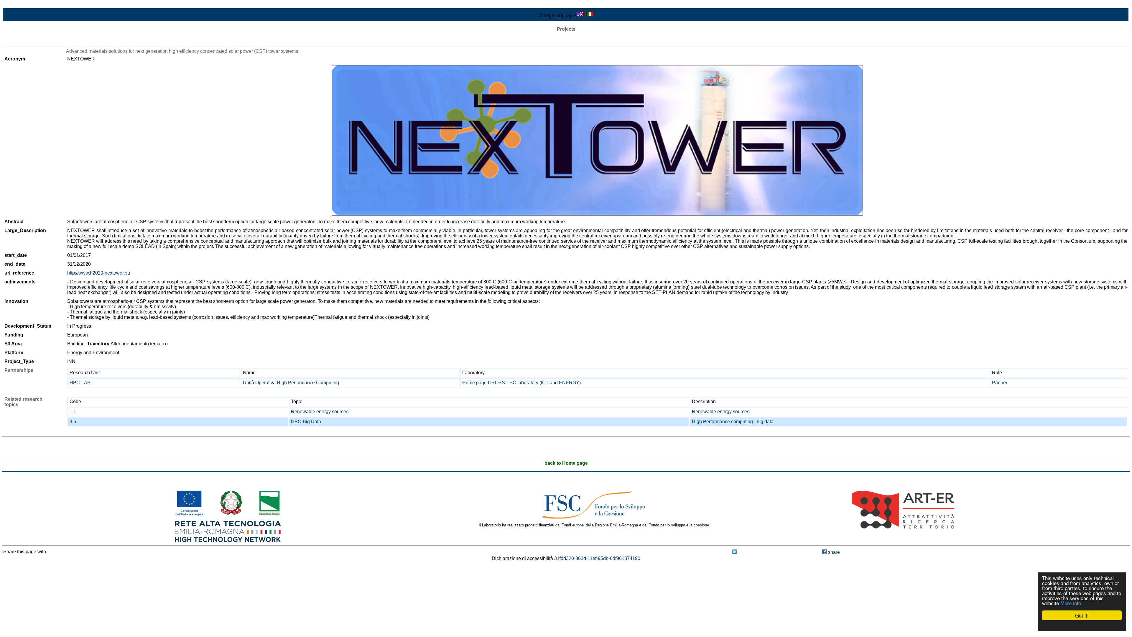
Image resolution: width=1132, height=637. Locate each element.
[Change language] (585, 15)
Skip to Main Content (24, 4)
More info (1070, 603)
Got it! (1082, 615)
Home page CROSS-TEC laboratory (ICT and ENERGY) (521, 382)
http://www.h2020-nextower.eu (98, 272)
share (833, 552)
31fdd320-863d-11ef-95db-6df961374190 (597, 558)
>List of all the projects (25, 39)
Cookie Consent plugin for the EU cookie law (1082, 625)
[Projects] (597, 140)
